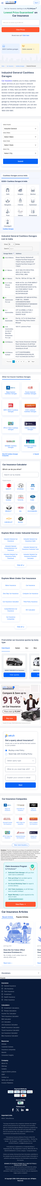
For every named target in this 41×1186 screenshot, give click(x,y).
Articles (3, 1044)
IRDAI (3, 1118)
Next (33, 361)
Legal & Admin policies (8, 1071)
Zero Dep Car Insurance (10, 593)
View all (19, 565)
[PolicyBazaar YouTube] (27, 1109)
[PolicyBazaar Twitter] (18, 1109)
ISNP (3, 1074)
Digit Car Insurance (33, 809)
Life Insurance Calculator (9, 1024)
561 (29, 361)
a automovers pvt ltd (9, 300)
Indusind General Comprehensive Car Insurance (10, 548)
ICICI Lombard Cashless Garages (30, 410)
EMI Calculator (6, 1019)
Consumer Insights (7, 1055)
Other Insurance (9, 1000)
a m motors (9, 342)
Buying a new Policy (16, 750)
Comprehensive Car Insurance (10, 610)
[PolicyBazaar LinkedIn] (22, 1109)
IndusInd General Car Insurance (20, 837)
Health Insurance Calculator (10, 1027)
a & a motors (9, 257)
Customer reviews (7, 1047)
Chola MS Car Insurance (20, 809)
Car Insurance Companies (10, 618)
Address (18, 253)
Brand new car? (20, 35)
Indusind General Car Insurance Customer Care (30, 548)
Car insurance (7, 81)
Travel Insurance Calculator (10, 1030)
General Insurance (10, 986)
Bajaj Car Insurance (7, 809)
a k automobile (8, 320)
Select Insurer (7, 124)
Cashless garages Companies (10, 454)
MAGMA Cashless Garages (11, 446)
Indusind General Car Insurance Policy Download (11, 556)
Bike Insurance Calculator (9, 1036)
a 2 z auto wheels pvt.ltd (8, 285)
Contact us (5, 1077)
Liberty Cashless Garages (30, 428)
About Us (4, 1063)
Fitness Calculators (10, 1011)
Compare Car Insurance (30, 593)
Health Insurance (9, 997)
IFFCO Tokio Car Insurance (7, 837)
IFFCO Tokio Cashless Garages (10, 428)
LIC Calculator (6, 1022)
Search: (6, 248)
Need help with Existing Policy (20, 754)
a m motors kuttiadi (9, 353)
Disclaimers (6, 973)
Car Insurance (10, 66)
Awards (3, 1052)
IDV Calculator (30, 610)
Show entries (12, 244)
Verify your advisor (7, 1080)
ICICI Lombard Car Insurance (33, 823)
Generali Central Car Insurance (7, 823)
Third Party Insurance (30, 602)
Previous (9, 361)
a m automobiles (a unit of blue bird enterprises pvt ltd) (9, 332)
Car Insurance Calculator (11, 602)
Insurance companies (8, 1049)
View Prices (20, 30)
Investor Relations (7, 1083)
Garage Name (7, 253)
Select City (6, 149)
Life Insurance (8, 988)
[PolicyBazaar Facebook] (13, 1109)
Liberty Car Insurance (33, 837)
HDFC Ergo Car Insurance (20, 823)
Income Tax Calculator (8, 1013)
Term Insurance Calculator (10, 1016)
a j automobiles (9, 311)
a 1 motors (8, 270)
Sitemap (4, 1066)
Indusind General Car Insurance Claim (30, 540)
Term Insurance (9, 991)
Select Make (6, 132)
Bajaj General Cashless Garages (11, 392)
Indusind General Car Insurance (11, 540)
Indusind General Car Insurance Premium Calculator (30, 556)
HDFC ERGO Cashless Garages (10, 410)
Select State (6, 141)
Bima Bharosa (10, 1118)
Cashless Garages (20, 66)
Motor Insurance (10, 585)
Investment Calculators (11, 1008)
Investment (7, 994)
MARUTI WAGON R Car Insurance (14, 670)
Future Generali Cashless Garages (30, 392)
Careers (4, 1069)
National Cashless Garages (30, 446)
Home (3, 66)
